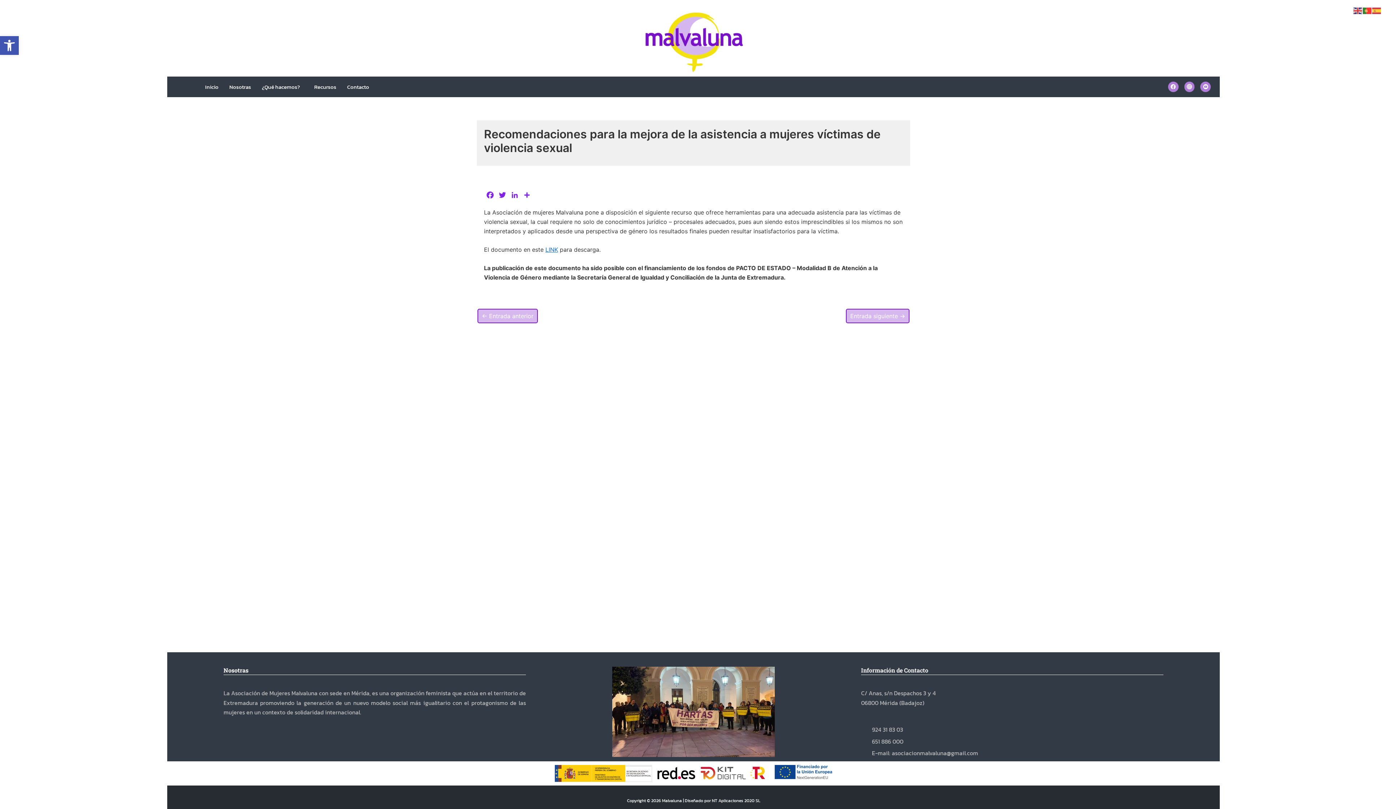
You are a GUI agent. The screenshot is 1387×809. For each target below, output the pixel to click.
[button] (9, 45)
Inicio (212, 87)
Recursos (325, 87)
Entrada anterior (507, 316)
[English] (1358, 10)
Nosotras (240, 87)
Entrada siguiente (877, 316)
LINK (551, 249)
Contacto (358, 87)
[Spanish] (1377, 10)
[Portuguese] (1367, 10)
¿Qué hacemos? (281, 87)
